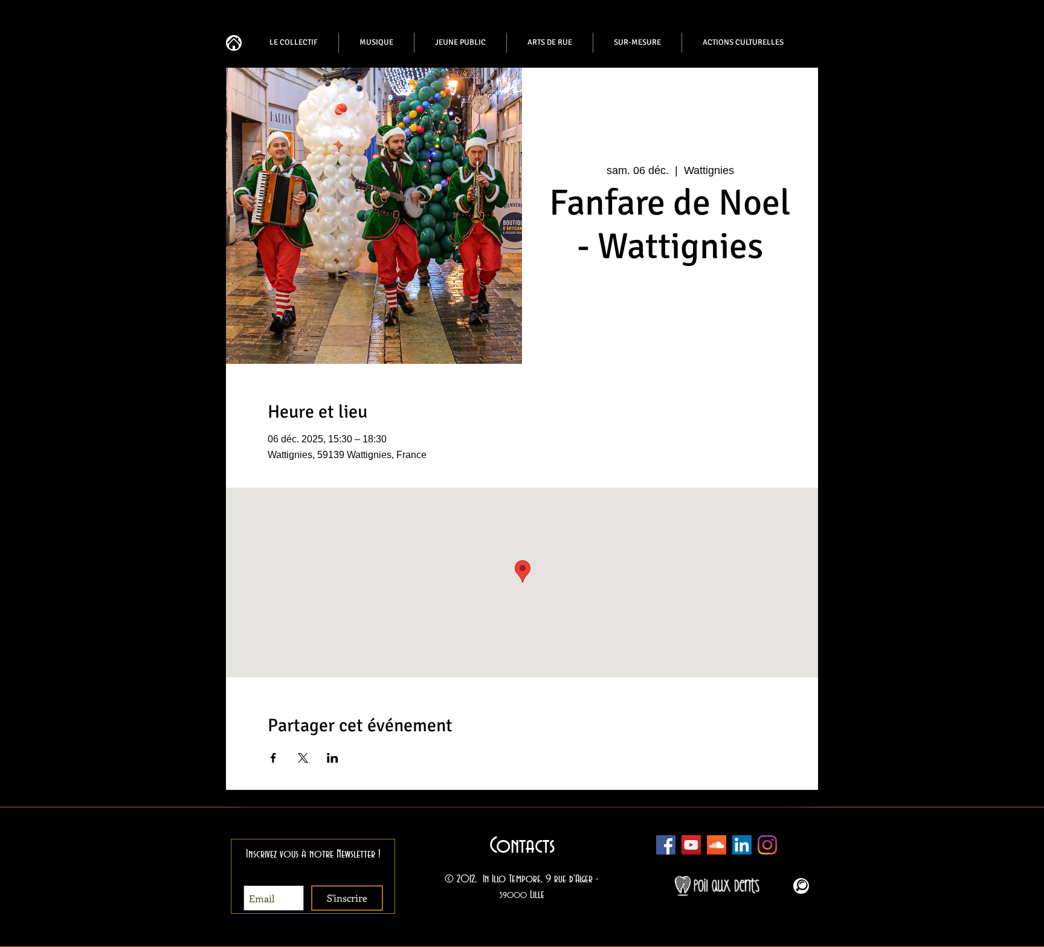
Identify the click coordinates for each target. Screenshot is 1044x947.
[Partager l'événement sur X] (303, 758)
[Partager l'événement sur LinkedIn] (332, 758)
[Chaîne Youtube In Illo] (691, 845)
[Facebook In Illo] (665, 845)
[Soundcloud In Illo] (716, 845)
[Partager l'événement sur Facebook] (273, 758)
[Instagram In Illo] (767, 845)
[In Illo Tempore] (742, 845)
